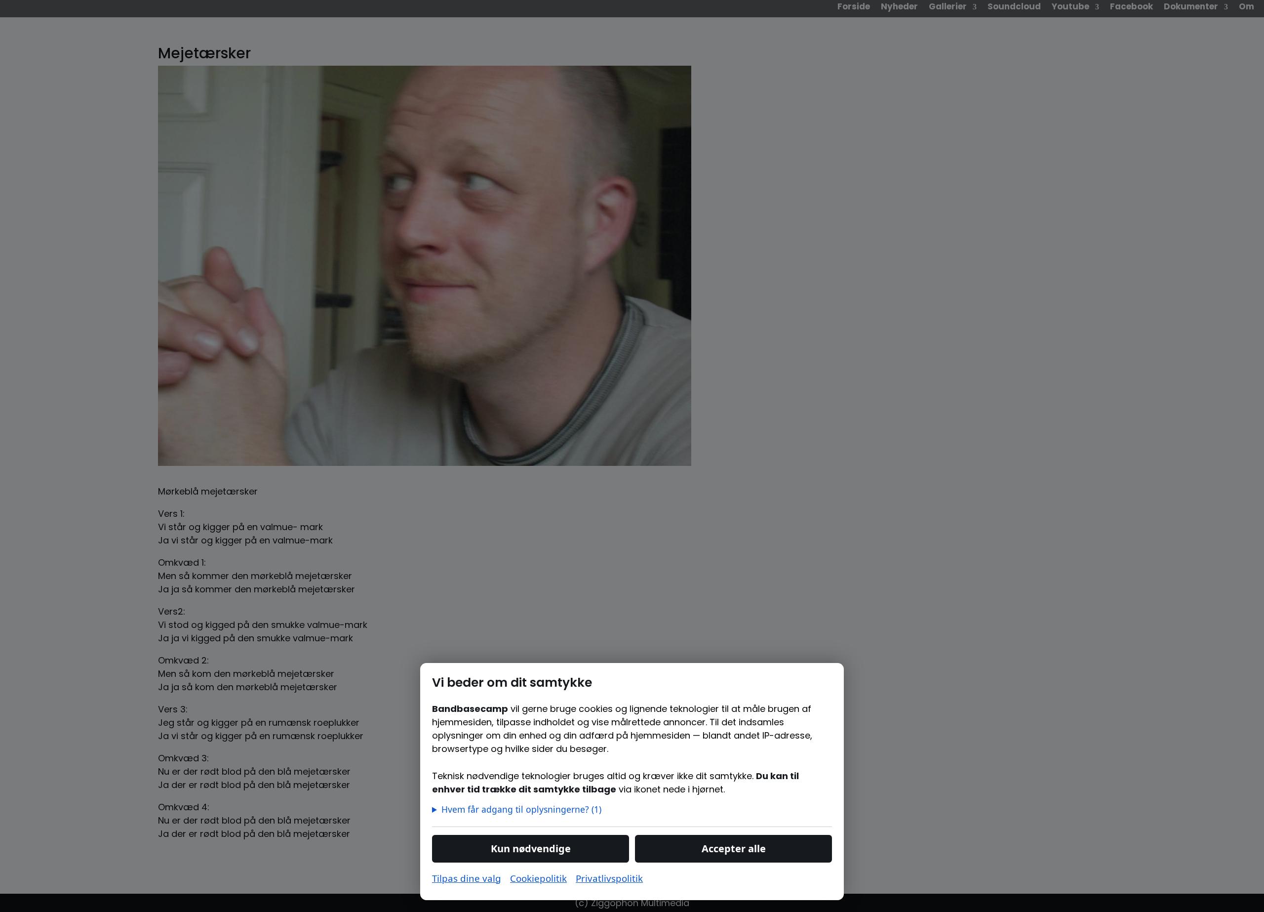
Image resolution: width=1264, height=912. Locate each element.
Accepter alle (734, 848)
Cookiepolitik (538, 878)
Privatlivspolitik (609, 878)
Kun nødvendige (531, 848)
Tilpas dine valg (466, 878)
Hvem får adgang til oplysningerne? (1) (521, 809)
